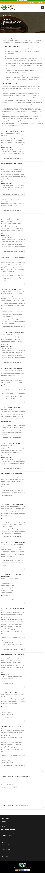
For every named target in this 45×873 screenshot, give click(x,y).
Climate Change (5, 856)
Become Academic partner (7, 847)
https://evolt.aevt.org (5, 774)
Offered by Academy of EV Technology (12, 158)
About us (4, 821)
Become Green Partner (6, 844)
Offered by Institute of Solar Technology (13, 194)
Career (29, 2)
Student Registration (6, 849)
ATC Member (4, 842)
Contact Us (4, 826)
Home (33, 15)
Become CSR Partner (6, 823)
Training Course (40, 15)
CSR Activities (40, 2)
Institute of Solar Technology (8, 833)
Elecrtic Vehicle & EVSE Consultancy (9, 773)
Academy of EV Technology (7, 835)
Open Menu (42, 7)
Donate (33, 2)
